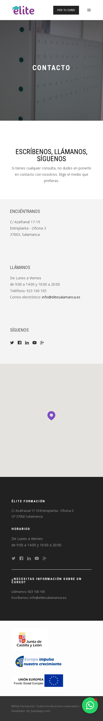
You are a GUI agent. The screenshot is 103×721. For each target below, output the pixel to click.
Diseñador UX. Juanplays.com (31, 711)
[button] (51, 413)
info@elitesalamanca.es (61, 297)
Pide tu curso (66, 10)
